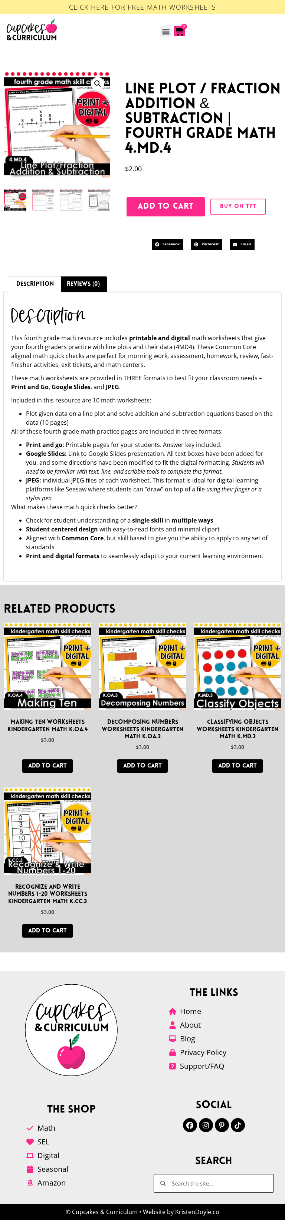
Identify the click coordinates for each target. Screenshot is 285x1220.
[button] (166, 31)
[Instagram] (206, 1125)
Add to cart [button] (47, 766)
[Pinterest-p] (222, 1125)
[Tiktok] (238, 1125)
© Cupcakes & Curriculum (102, 1212)
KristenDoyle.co (197, 1212)
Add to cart (166, 206)
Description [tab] (35, 284)
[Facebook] (190, 1125)
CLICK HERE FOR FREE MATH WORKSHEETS (142, 7)
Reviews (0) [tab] (83, 284)
